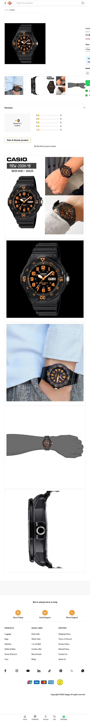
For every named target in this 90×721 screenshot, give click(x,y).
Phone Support (72, 617)
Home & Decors (11, 654)
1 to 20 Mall (36, 644)
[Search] (83, 3)
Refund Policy (63, 649)
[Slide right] (85, 86)
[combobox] (49, 3)
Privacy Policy (63, 644)
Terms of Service (65, 639)
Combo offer (36, 649)
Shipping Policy (64, 634)
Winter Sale (36, 639)
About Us (62, 659)
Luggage (8, 634)
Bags (6, 639)
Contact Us (62, 654)
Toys (6, 659)
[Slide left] (4, 86)
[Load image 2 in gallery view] (35, 85)
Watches (8, 644)
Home (6, 10)
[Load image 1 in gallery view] (14, 85)
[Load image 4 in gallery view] (77, 85)
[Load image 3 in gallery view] (56, 85)
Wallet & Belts (10, 649)
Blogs (34, 659)
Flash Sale (36, 634)
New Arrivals (36, 654)
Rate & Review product (17, 140)
